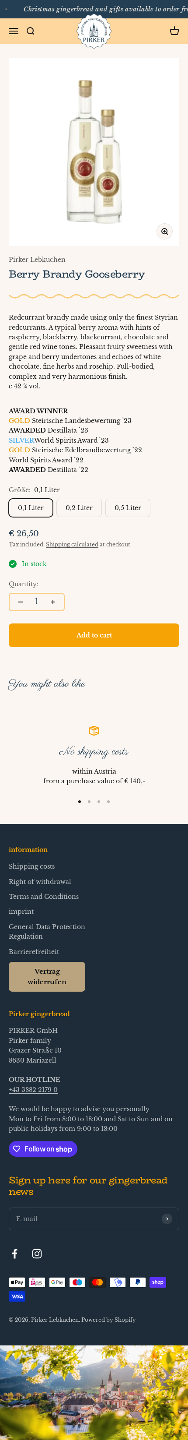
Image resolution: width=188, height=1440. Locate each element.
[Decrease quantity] (20, 602)
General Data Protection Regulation (47, 931)
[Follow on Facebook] (15, 1254)
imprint (21, 911)
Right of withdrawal (40, 882)
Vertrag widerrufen (47, 976)
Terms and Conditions (44, 897)
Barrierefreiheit (34, 952)
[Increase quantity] (53, 602)
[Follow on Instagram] (37, 1254)
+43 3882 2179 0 (33, 1090)
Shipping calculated (72, 544)
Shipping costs (32, 866)
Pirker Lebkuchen (37, 260)
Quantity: (23, 584)
